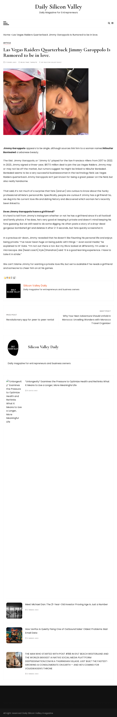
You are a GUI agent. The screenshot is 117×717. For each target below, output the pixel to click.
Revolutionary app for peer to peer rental (30, 319)
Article (7, 43)
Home (6, 34)
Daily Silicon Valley (58, 6)
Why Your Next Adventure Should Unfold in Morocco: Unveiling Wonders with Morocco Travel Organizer (86, 319)
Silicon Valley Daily (52, 62)
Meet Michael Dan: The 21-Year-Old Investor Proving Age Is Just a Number (66, 604)
